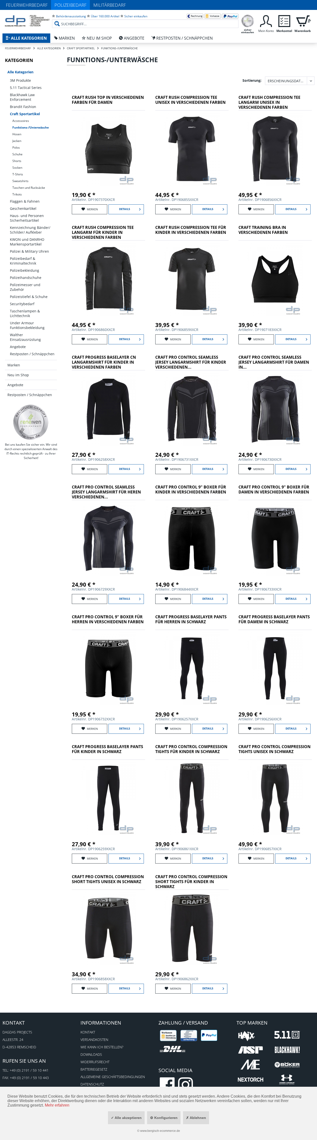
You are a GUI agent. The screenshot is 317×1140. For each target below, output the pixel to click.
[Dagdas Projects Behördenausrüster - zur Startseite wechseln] (27, 21)
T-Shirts (17, 174)
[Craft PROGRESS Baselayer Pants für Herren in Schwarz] (192, 668)
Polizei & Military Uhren (29, 251)
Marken (13, 365)
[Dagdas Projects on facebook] (167, 1084)
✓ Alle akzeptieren (126, 1118)
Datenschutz (92, 1084)
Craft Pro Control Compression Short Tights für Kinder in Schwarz (191, 881)
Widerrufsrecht (94, 1061)
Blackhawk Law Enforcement (22, 97)
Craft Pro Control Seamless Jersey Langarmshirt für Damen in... (273, 362)
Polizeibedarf (70, 5)
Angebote (18, 346)
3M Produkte (20, 80)
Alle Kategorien (20, 72)
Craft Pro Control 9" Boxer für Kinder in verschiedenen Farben (190, 490)
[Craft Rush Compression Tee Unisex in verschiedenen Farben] (192, 149)
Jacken (16, 141)
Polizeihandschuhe (25, 277)
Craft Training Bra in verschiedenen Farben (263, 230)
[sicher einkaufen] (247, 20)
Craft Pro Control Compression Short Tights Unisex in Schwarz (108, 879)
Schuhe (17, 154)
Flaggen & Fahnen (25, 201)
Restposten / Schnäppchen (32, 354)
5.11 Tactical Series (26, 87)
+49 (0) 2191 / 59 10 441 (29, 1070)
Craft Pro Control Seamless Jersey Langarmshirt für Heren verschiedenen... (106, 492)
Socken (17, 167)
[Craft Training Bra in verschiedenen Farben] (275, 279)
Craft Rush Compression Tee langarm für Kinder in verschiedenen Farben (103, 232)
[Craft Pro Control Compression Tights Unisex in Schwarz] (275, 798)
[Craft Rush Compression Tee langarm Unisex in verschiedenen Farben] (275, 149)
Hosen (16, 134)
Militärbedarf (109, 5)
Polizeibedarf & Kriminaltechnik (23, 261)
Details (124, 209)
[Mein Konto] (266, 20)
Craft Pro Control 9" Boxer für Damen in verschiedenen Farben (273, 490)
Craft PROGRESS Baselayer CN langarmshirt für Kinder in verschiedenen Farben (104, 362)
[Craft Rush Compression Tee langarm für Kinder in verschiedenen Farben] (108, 279)
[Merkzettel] (284, 20)
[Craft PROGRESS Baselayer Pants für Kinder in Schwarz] (108, 798)
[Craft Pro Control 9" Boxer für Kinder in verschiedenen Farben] (192, 538)
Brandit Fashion (23, 106)
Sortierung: (252, 80)
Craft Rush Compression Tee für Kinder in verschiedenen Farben (190, 230)
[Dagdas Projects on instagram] (185, 1084)
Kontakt (87, 1032)
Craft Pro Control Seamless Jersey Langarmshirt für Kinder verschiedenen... (190, 362)
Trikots (17, 194)
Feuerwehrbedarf (27, 5)
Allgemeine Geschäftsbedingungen (112, 1076)
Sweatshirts (20, 181)
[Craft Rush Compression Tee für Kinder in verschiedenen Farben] (192, 279)
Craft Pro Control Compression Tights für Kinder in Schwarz (191, 749)
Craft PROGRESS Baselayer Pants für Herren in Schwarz (191, 619)
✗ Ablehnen (196, 1118)
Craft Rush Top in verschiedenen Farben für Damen (108, 100)
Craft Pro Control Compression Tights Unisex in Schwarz (274, 749)
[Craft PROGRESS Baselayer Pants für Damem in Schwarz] (275, 668)
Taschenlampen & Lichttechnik (25, 313)
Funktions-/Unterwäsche (30, 127)
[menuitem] (145, 20)
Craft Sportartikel (25, 113)
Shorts (16, 161)
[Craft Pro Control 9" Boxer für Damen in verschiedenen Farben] (275, 538)
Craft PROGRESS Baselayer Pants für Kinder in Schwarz (107, 749)
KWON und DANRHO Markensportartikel (27, 241)
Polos (16, 147)
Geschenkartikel (23, 208)
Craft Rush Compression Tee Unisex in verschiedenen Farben (190, 100)
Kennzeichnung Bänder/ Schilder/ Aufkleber (30, 230)
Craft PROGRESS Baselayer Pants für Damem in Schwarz (274, 619)
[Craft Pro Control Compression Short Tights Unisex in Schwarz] (108, 928)
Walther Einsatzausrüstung (25, 337)
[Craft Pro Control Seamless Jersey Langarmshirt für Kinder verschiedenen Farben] (192, 409)
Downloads (91, 1054)
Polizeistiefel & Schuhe (29, 296)
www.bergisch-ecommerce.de (160, 1131)
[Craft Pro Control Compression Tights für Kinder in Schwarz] (192, 798)
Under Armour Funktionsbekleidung (27, 325)
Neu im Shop (18, 375)
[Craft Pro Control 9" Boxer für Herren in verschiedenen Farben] (108, 668)
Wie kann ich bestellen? (101, 1047)
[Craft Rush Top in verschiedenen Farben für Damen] (108, 149)
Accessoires (20, 121)
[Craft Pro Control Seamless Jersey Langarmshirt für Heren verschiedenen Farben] (108, 538)
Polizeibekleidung (24, 270)
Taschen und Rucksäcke (28, 188)
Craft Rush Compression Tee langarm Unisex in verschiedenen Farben (269, 102)
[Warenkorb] (302, 20)
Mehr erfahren (57, 1105)
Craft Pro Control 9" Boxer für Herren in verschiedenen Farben (108, 619)
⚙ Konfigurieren (164, 1118)
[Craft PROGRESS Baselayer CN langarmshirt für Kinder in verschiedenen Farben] (108, 409)
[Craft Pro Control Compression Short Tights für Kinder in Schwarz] (192, 928)
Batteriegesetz (93, 1069)
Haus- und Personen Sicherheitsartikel (27, 218)
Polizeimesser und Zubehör (25, 287)
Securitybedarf (22, 303)
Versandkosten (94, 1039)
